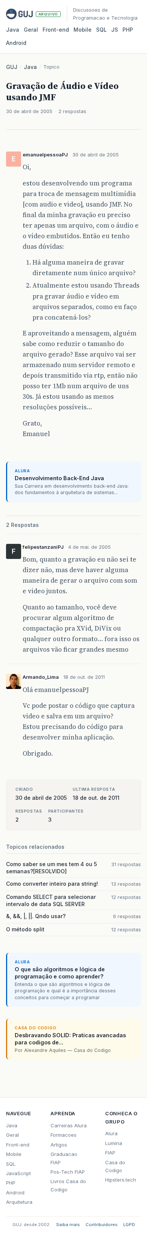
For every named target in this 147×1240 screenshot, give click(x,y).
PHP (127, 29)
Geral (31, 29)
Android (16, 43)
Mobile (83, 29)
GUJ (11, 67)
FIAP (110, 1153)
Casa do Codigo (115, 1166)
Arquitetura (19, 1202)
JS (114, 29)
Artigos (59, 1145)
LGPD (129, 1224)
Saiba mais (68, 1224)
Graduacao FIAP (64, 1158)
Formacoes (64, 1135)
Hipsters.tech (120, 1180)
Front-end (17, 1145)
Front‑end (56, 29)
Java (12, 29)
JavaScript (18, 1173)
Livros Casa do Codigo (68, 1185)
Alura (111, 1133)
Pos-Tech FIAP (68, 1172)
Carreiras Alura (69, 1125)
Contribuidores (102, 1224)
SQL (101, 29)
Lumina (113, 1143)
